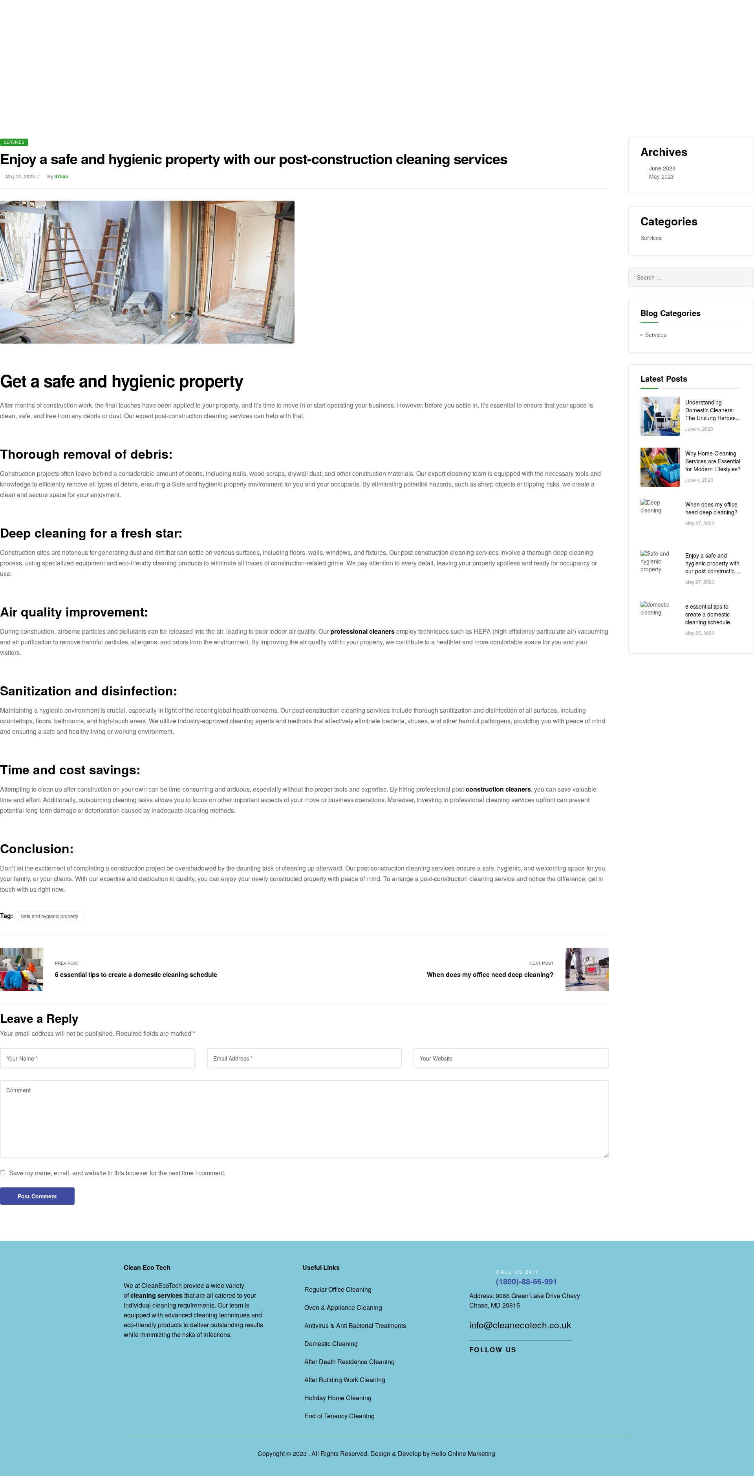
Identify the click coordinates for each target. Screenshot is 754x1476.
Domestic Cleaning (331, 1343)
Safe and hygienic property (49, 916)
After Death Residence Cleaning (349, 1361)
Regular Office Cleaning (338, 1289)
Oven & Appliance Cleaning (343, 1307)
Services (14, 142)
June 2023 (662, 168)
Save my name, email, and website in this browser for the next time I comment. (117, 1172)
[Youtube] (486, 1367)
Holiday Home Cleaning (338, 1397)
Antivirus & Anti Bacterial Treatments (355, 1325)
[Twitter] (500, 1367)
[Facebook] (472, 1367)
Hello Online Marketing (463, 1453)
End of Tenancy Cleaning (339, 1415)
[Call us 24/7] (478, 1277)
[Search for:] (691, 277)
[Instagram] (514, 1367)
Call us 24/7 (517, 1271)
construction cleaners (498, 789)
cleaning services (156, 1295)
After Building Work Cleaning (344, 1379)
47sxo (61, 176)
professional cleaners (362, 631)
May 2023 (661, 176)
